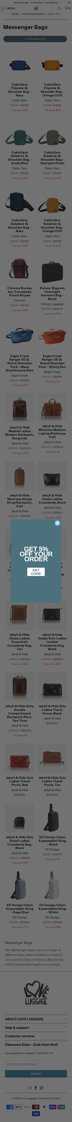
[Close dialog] (57, 523)
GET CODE (36, 571)
